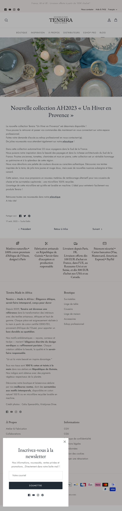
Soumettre (35, 485)
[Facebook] (29, 495)
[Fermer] (64, 441)
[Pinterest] (42, 495)
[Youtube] (33, 495)
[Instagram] (38, 495)
